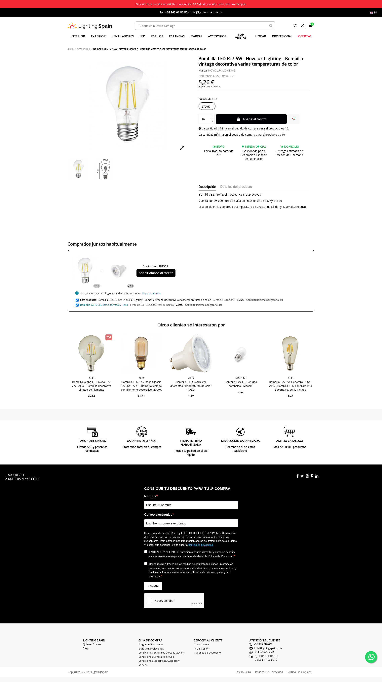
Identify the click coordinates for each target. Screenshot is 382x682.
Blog (85, 648)
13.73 (141, 395)
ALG (91, 378)
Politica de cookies (299, 672)
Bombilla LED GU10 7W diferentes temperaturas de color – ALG (190, 385)
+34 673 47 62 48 (264, 652)
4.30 (191, 395)
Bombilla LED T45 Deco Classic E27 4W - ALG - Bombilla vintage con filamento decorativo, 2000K (141, 385)
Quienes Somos (92, 644)
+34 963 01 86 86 (176, 12)
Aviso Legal (244, 672)
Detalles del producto (236, 187)
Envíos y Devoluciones (151, 648)
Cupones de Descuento (207, 652)
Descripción (207, 187)
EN (375, 12)
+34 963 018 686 (262, 644)
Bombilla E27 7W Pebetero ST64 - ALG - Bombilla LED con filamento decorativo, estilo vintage (290, 385)
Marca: (203, 70)
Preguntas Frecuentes (150, 644)
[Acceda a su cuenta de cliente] (302, 25)
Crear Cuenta (201, 644)
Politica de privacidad (269, 672)
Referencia (205, 76)
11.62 (91, 395)
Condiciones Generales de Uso (156, 656)
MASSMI (240, 378)
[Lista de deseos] (295, 25)
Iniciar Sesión (201, 648)
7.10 (241, 391)
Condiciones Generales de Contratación (161, 652)
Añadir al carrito (255, 119)
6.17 (290, 395)
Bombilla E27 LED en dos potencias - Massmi (241, 383)
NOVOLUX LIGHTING (221, 70)
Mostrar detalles (151, 293)
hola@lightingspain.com (268, 648)
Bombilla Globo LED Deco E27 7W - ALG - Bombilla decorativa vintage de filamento (91, 385)
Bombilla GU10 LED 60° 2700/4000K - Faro (104, 305)
